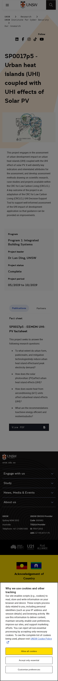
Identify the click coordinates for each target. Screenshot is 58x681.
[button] (29, 427)
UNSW (7, 16)
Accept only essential (29, 660)
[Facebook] (23, 39)
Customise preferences (29, 669)
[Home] (29, 4)
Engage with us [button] (14, 473)
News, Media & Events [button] (19, 492)
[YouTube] (41, 39)
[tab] (19, 308)
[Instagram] (29, 39)
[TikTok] (35, 39)
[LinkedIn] (17, 39)
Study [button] (8, 483)
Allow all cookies (29, 651)
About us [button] (10, 502)
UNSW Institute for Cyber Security (27, 19)
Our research (13, 26)
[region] (29, 631)
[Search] (51, 5)
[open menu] (7, 5)
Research (26, 16)
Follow (41, 34)
